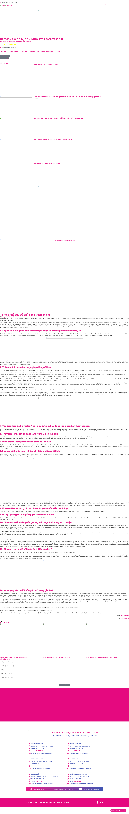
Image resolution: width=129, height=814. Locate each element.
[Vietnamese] (9, 5)
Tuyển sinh (24, 51)
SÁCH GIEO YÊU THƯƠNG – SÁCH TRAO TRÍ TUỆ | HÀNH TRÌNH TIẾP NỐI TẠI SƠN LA (58, 118)
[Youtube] (101, 802)
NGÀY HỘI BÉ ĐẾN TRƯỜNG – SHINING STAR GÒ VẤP (101, 657)
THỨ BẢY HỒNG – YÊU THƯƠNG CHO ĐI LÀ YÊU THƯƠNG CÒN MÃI (53, 139)
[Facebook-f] (97, 802)
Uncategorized (21, 317)
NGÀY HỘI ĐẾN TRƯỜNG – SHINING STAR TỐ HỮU (57, 657)
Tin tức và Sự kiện (34, 51)
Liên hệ (58, 51)
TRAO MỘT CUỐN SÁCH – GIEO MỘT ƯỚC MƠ (47, 163)
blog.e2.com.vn (125, 618)
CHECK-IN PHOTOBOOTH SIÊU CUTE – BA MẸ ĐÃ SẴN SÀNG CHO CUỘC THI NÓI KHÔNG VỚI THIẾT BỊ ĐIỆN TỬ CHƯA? (68, 97)
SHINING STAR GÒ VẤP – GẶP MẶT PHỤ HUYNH (13, 657)
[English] (2, 5)
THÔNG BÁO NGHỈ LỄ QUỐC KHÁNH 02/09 (46, 64)
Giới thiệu (3, 51)
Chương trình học (13, 51)
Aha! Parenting (125, 615)
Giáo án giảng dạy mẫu (47, 51)
